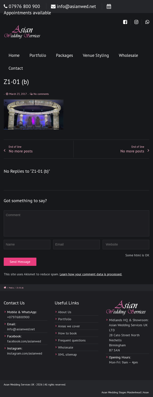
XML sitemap (67, 354)
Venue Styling (96, 55)
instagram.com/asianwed (24, 353)
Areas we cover (69, 326)
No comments (41, 94)
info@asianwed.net (76, 6)
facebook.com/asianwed (24, 341)
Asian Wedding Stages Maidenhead (120, 392)
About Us (64, 312)
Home (14, 55)
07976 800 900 (24, 6)
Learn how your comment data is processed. (91, 274)
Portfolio (37, 55)
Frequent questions (72, 340)
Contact (16, 68)
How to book (67, 333)
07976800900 (19, 317)
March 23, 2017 (18, 94)
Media (11, 288)
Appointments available (27, 13)
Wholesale (128, 55)
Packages (64, 55)
